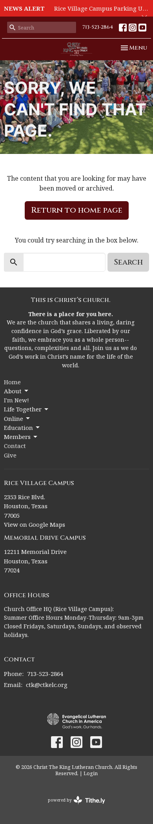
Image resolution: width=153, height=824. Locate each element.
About (13, 391)
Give (10, 455)
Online (13, 418)
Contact (15, 446)
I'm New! (16, 400)
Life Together (23, 409)
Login (91, 773)
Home (12, 382)
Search (128, 262)
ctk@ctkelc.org (46, 685)
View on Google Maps (34, 524)
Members (17, 437)
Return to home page (76, 210)
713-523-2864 (97, 27)
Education (18, 427)
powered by (72, 806)
